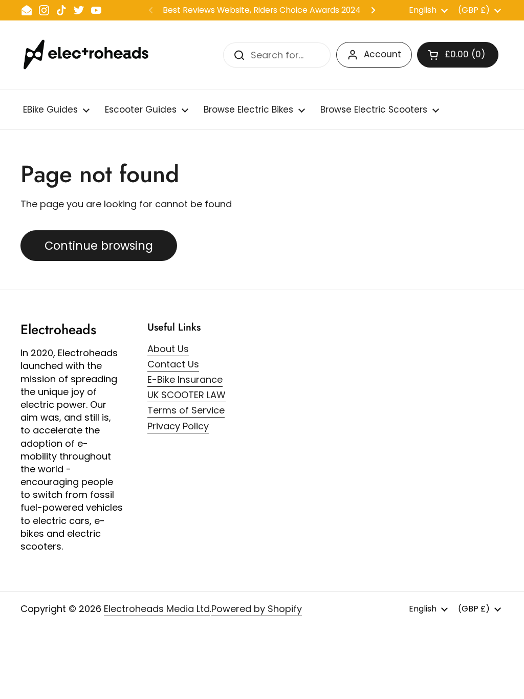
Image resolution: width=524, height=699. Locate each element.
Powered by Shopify (256, 608)
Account (382, 54)
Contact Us (173, 364)
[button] (457, 55)
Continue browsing (99, 245)
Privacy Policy (178, 426)
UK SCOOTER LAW (186, 394)
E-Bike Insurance (185, 379)
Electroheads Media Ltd (157, 608)
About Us (168, 348)
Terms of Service (186, 410)
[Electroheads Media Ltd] (90, 55)
